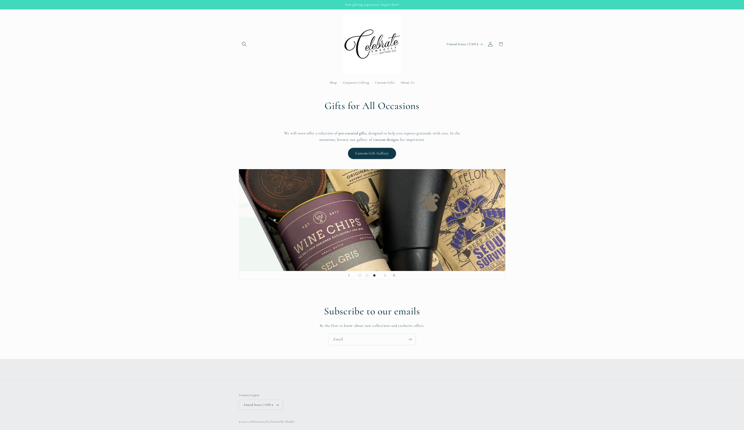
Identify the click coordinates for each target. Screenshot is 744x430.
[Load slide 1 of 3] (359, 275)
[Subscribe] (410, 339)
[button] (244, 44)
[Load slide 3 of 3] (374, 275)
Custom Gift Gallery (372, 153)
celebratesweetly (259, 421)
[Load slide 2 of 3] (367, 275)
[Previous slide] (349, 275)
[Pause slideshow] (395, 275)
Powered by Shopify (282, 421)
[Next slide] (385, 275)
